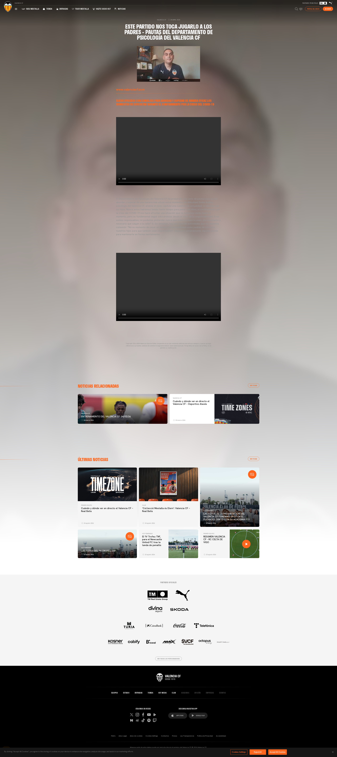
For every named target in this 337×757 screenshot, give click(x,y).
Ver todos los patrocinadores (168, 658)
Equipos (114, 693)
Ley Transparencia (187, 736)
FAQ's (113, 736)
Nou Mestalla (32, 8)
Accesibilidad (221, 736)
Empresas (210, 693)
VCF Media (162, 693)
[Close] (333, 752)
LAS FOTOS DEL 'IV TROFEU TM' (98, 550)
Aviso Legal (123, 736)
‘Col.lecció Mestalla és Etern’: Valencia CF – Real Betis (166, 510)
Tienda (49, 8)
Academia (185, 693)
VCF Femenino (208, 511)
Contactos (165, 736)
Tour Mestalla (82, 8)
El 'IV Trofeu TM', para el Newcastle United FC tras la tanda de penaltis (152, 541)
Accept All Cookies (277, 752)
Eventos (222, 693)
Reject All (258, 752)
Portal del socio (313, 9)
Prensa (174, 736)
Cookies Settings (152, 736)
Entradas (63, 8)
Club (144, 505)
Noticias (121, 8)
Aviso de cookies (136, 736)
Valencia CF (85, 413)
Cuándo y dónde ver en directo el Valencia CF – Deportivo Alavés (191, 403)
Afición (197, 693)
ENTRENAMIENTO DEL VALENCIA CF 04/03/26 (106, 416)
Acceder (328, 9)
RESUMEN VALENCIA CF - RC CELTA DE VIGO (214, 539)
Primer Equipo (86, 505)
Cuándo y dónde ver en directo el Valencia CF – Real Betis (107, 510)
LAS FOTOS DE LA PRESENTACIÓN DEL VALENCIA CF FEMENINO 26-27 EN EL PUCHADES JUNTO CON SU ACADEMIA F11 (226, 516)
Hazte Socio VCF (103, 8)
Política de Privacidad (205, 736)
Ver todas (253, 385)
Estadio (126, 693)
